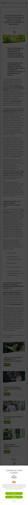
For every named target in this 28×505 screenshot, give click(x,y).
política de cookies (9, 489)
